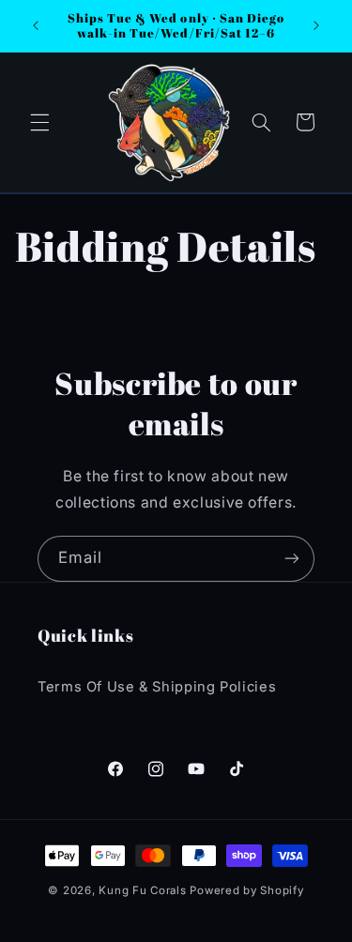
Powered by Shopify (246, 890)
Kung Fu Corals (142, 890)
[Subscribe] (292, 559)
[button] (39, 122)
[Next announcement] (316, 25)
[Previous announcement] (35, 25)
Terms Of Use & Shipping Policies (157, 686)
